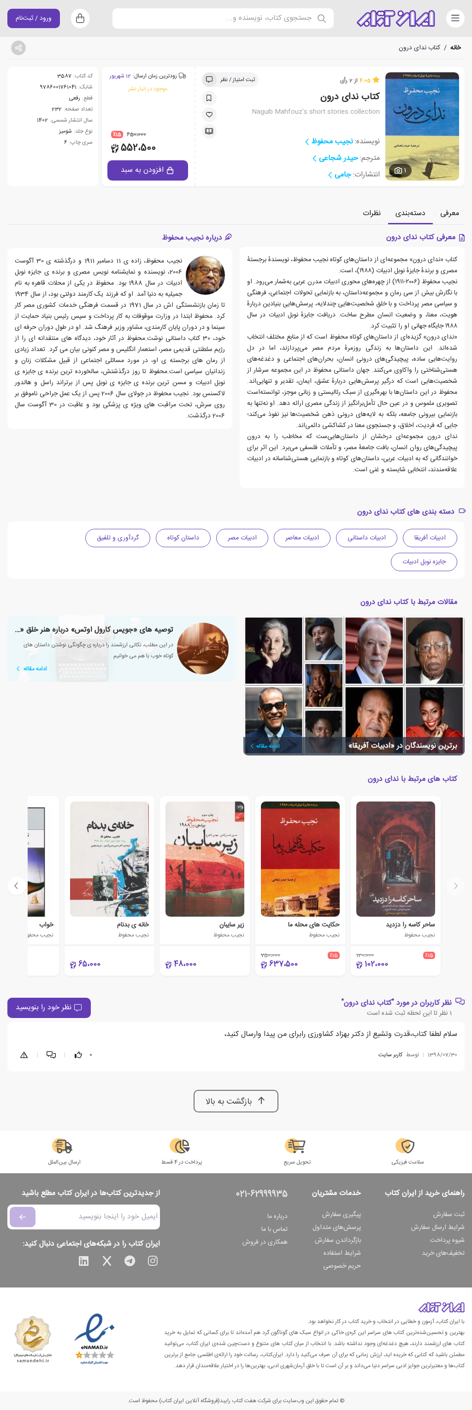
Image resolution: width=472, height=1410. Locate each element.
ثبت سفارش (449, 1214)
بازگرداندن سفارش (338, 1240)
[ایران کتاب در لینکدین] (84, 1262)
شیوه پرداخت (447, 1240)
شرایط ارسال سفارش (438, 1227)
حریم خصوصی (342, 1266)
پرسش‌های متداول (337, 1227)
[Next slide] (16, 886)
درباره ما (277, 1216)
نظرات (372, 213)
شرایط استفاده (342, 1253)
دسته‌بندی (410, 213)
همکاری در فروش (265, 1242)
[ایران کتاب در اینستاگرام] (153, 1262)
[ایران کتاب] (396, 18)
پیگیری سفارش (341, 1214)
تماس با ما (274, 1229)
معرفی (449, 213)
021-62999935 (262, 1194)
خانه (455, 47)
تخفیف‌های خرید (443, 1253)
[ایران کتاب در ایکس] (107, 1262)
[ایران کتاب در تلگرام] (130, 1262)
